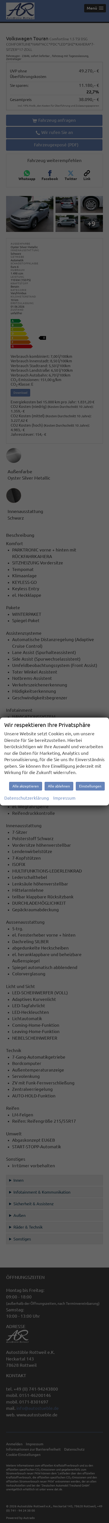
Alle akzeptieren (25, 786)
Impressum (64, 798)
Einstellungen (90, 786)
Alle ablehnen (59, 786)
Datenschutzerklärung (26, 798)
